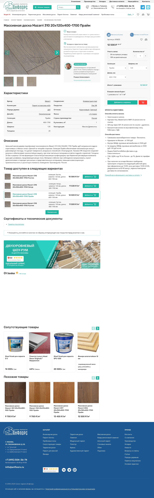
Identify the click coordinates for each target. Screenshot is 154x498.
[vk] (64, 470)
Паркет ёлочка (62, 14)
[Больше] (145, 56)
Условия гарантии (132, 464)
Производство (89, 1)
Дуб (49, 110)
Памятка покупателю (16, 224)
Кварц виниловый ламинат (89, 14)
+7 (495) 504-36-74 (125, 6)
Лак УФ (94, 105)
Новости (128, 447)
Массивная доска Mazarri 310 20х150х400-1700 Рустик (25, 204)
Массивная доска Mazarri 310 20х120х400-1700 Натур (25, 186)
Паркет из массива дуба (41, 105)
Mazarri (47, 101)
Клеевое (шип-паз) (90, 101)
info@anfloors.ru (14, 467)
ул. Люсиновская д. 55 (99, 7)
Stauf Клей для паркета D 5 (15, 357)
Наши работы (133, 1)
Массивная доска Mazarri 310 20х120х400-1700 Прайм (25, 195)
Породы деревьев (131, 457)
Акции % (7, 14)
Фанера (46, 454)
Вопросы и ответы (132, 451)
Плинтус (73, 444)
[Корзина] (148, 14)
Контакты (146, 1)
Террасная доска (49, 447)
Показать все (52, 212)
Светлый (93, 110)
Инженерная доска (19, 14)
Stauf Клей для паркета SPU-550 (63, 357)
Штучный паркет (103, 441)
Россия (94, 118)
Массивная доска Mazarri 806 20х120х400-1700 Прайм (85, 409)
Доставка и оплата (116, 1)
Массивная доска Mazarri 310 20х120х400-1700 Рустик (25, 177)
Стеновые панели (104, 444)
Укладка (102, 1)
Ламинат (73, 14)
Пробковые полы (107, 14)
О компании (75, 1)
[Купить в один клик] (143, 102)
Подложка (101, 451)
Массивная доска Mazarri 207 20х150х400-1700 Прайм (61, 409)
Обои (99, 447)
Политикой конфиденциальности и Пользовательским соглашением (70, 489)
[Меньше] (134, 56)
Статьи (127, 454)
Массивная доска (49, 14)
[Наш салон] (52, 254)
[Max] (74, 470)
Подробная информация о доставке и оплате (122, 175)
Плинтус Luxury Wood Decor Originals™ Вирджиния (38, 358)
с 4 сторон (93, 114)
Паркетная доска (34, 14)
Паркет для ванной (50, 451)
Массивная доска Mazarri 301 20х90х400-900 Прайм (15, 408)
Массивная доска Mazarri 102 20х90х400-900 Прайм (39, 408)
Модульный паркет (77, 441)
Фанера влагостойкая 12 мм (88, 357)
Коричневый (84, 110)
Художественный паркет (79, 451)
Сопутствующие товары (52, 444)
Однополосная (44, 114)
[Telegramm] (69, 470)
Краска (72, 447)
